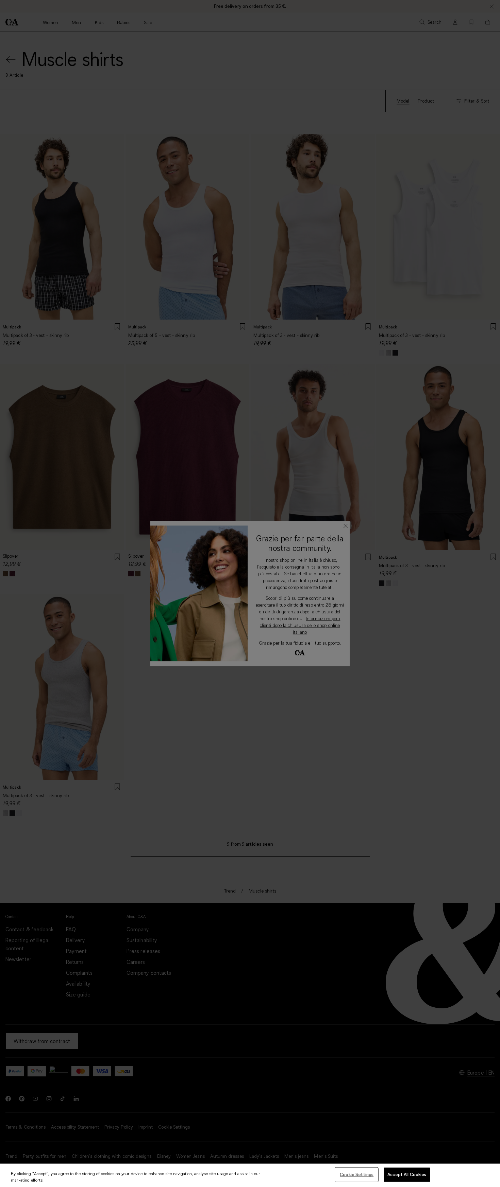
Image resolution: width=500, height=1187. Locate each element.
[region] (250, 1175)
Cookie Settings (356, 1174)
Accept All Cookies (406, 1174)
